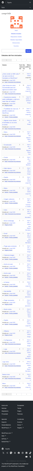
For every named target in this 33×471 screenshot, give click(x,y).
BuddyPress (6, 441)
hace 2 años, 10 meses (28, 363)
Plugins (19, 411)
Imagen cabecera (9, 199)
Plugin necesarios (9, 300)
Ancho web (7, 273)
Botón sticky (8, 309)
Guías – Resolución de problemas (13, 82)
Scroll (5, 233)
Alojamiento (5, 411)
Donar (20, 425)
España (7, 449)
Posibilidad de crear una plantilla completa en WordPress (10, 111)
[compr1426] (16, 22)
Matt (4, 436)
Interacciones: (16, 43)
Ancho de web (8, 264)
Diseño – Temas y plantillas (11, 117)
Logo (5, 349)
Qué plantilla (7, 291)
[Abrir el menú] (30, 2)
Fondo (6, 157)
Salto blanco (7, 168)
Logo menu (5, 362)
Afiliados (6, 331)
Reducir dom (6, 374)
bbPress (5, 439)
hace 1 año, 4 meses (29, 211)
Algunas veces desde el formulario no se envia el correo (9, 122)
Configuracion (8, 340)
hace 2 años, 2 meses (29, 292)
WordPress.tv (6, 428)
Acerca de (5, 405)
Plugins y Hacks (8, 105)
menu (5, 210)
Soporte (4, 422)
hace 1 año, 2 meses (29, 169)
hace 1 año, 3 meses (29, 200)
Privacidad (5, 414)
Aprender (4, 419)
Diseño (6, 177)
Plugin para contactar (10, 246)
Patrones (20, 414)
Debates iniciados (16, 33)
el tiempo (6, 282)
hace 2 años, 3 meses (29, 332)
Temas (19, 408)
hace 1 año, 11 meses (29, 256)
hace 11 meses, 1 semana (28, 110)
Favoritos (16, 46)
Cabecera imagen (9, 255)
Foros (3, 7)
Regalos (20, 428)
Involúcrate (20, 419)
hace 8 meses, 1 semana (28, 87)
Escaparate (20, 405)
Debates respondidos (16, 39)
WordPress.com (7, 433)
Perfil (16, 30)
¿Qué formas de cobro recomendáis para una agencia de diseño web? (9, 87)
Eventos (19, 422)
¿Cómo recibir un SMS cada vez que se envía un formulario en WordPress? (10, 76)
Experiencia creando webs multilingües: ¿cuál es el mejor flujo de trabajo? (10, 99)
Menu (5, 132)
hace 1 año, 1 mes (29, 133)
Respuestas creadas (16, 36)
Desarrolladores (6, 425)
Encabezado (8, 145)
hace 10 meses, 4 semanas (28, 98)
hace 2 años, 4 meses (29, 350)
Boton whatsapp (9, 221)
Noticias (4, 408)
